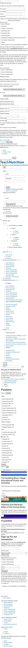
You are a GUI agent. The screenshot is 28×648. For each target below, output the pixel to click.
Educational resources (10, 382)
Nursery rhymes (10, 313)
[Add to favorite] (2, 470)
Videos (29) (5, 457)
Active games (9, 318)
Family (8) (5, 417)
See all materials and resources (14, 300)
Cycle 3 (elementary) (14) (9, 412)
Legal (4, 150)
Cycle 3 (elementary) (7, 74)
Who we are (9, 255)
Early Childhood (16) (7, 399)
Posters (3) (5, 437)
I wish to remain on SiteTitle (16, 379)
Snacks (8, 355)
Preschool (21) (6, 406)
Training (5, 362)
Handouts (8, 309)
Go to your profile (5, 140)
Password (2, 16)
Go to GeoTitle (5, 379)
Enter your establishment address (13, 89)
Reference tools (10, 321)
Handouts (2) (6, 439)
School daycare (10, 264)
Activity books (10, 311)
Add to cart (5, 499)
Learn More (6, 470)
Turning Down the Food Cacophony (15, 342)
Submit (8, 393)
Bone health (9, 360)
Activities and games (11, 304)
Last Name (3, 11)
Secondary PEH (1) (7, 415)
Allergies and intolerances (13, 352)
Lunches (8, 354)
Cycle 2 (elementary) (7, 72)
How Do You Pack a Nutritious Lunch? (16, 344)
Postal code (3, 118)
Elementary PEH (5, 31)
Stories (8, 314)
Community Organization (8, 40)
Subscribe (4, 571)
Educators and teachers (12, 276)
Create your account (12, 216)
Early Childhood (5, 24)
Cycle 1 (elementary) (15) (9, 408)
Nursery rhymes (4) (7, 443)
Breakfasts (8, 357)
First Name (3, 9)
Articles (6, 631)
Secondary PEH (5, 33)
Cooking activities (11, 306)
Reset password (10, 204)
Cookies (5, 153)
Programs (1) (5, 462)
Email (1, 14)
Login (7, 187)
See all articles (10, 346)
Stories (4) (5, 446)
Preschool (4, 26)
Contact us (9, 258)
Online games (9, 320)
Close (14, 158)
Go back (3, 142)
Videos (7, 323)
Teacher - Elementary (7, 28)
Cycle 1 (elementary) (6, 69)
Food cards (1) (6, 448)
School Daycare (5, 35)
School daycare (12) (7, 401)
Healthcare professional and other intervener (13, 37)
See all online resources (10, 624)
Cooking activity (10, 350)
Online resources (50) (8, 424)
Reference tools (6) (7, 455)
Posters (8, 308)
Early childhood (10, 263)
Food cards (9, 316)
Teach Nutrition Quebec (10, 381)
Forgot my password (11, 191)
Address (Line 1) (4, 108)
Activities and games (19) (9, 432)
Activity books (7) (7, 441)
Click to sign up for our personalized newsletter (14, 44)
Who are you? (5, 550)
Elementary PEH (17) (7, 403)
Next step (9, 142)
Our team (8, 256)
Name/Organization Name (7, 101)
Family (3, 42)
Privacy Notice (7, 152)
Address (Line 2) (4, 111)
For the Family (7, 278)
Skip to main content (5, 160)
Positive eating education (13, 359)
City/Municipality (4, 113)
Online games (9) (7, 453)
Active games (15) (7, 450)
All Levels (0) (5, 419)
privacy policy (23, 581)
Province (2, 120)
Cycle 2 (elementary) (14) (9, 410)
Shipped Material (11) (8, 427)
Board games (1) (6, 459)
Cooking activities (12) (8, 434)
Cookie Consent (8, 646)
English (16, 231)
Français (16, 233)
